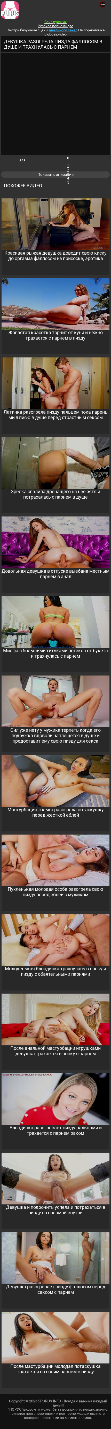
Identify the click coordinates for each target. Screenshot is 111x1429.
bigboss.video (55, 34)
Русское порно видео (55, 26)
